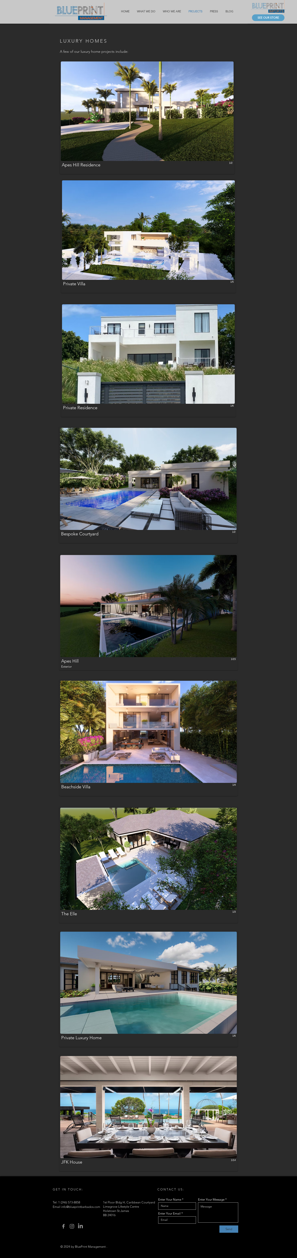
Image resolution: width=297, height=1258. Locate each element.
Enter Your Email (169, 1213)
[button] (147, 117)
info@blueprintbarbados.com (80, 1207)
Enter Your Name (169, 1199)
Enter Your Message (211, 1199)
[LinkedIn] (80, 1226)
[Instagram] (72, 1226)
